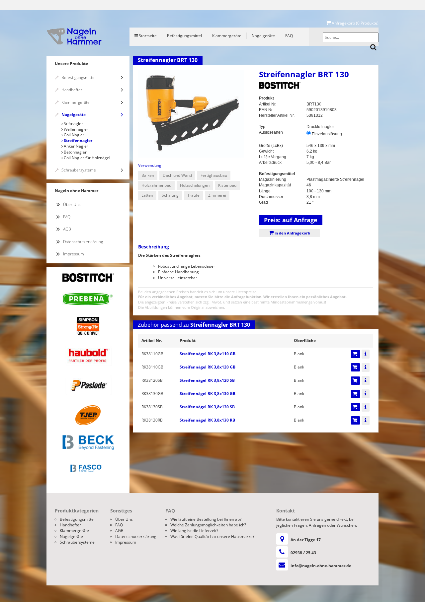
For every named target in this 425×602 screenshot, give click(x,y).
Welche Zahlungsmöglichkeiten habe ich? (208, 525)
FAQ (289, 35)
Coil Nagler (73, 135)
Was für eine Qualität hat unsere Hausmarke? (212, 536)
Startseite (147, 35)
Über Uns (72, 204)
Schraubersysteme (78, 170)
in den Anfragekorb (292, 233)
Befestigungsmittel (184, 35)
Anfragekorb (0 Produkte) (355, 23)
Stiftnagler (73, 123)
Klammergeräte (226, 35)
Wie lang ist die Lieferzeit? (194, 530)
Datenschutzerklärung (83, 241)
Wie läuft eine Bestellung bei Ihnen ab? (205, 519)
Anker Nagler (75, 146)
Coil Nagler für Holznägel (86, 158)
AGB (67, 229)
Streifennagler (77, 140)
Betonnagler (75, 152)
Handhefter (71, 90)
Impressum (73, 254)
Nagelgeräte (263, 35)
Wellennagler (75, 129)
